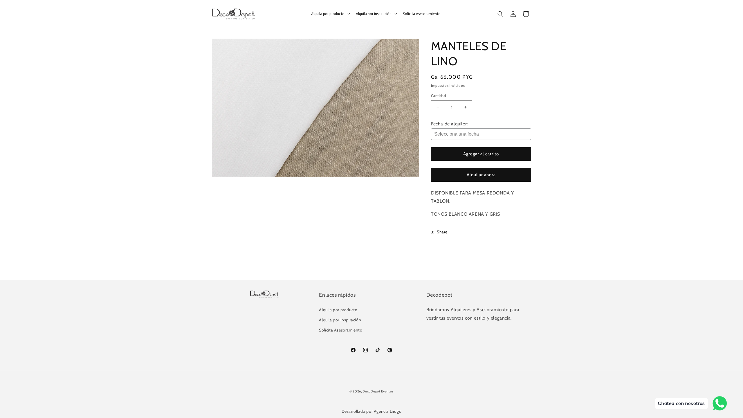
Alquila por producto (338, 309)
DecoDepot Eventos (378, 391)
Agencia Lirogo (387, 411)
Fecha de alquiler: (449, 124)
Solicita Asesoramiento (340, 330)
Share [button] (442, 232)
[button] (500, 14)
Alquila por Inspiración (340, 319)
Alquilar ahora (481, 174)
